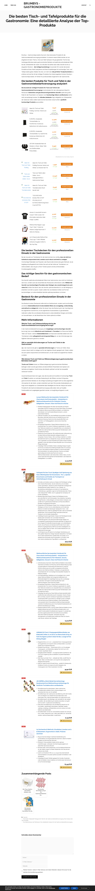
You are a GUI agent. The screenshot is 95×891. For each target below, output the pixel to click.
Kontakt (84, 5)
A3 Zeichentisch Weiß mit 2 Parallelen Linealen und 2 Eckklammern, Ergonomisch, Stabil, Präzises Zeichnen (53, 732)
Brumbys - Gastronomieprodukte (43, 5)
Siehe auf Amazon (66, 463)
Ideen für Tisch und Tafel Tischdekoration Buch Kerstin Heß (39, 188)
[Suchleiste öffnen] (90, 5)
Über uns (13, 5)
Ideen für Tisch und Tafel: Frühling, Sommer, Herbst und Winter (37, 111)
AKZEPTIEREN (64, 888)
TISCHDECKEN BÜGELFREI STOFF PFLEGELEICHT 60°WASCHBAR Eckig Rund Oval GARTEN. (40, 200)
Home (6, 5)
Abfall (74, 888)
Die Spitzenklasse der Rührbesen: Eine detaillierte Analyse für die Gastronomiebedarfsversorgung (47, 822)
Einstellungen (52, 888)
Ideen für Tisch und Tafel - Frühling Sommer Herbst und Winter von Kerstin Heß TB (41, 165)
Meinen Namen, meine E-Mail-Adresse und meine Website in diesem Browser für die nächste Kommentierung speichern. (47, 871)
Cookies (32, 888)
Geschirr (25, 817)
